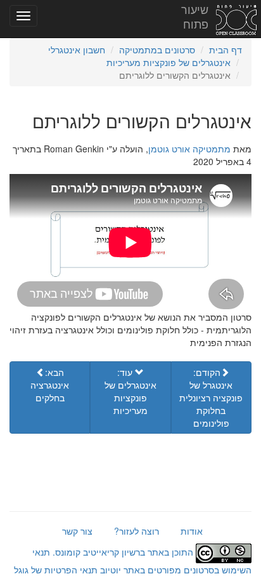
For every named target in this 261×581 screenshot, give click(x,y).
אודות (192, 530)
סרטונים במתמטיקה (157, 49)
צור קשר (77, 530)
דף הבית (225, 49)
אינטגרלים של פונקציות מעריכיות (168, 62)
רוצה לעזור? (136, 530)
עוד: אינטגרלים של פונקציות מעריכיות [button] (130, 391)
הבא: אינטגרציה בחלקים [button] (49, 385)
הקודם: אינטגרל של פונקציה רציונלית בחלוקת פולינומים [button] (211, 397)
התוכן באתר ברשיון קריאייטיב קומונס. (123, 551)
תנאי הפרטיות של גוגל (56, 569)
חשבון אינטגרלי (76, 49)
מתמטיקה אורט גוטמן (189, 148)
